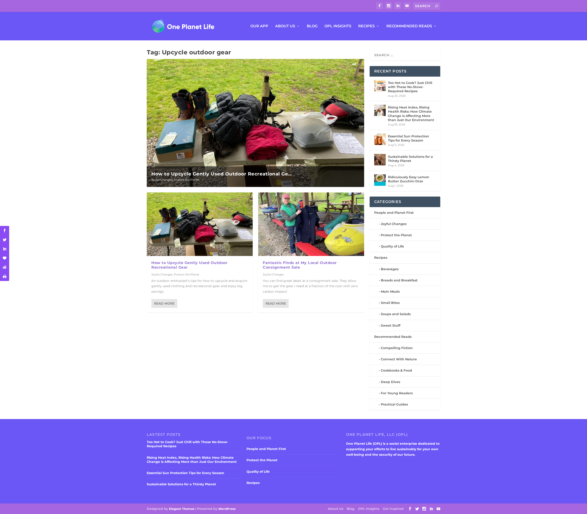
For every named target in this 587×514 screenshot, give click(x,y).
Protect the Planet (186, 179)
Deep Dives (390, 382)
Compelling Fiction (397, 348)
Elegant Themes (181, 509)
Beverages (390, 269)
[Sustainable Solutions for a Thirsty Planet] (380, 159)
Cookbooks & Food (396, 370)
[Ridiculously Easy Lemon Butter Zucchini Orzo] (380, 180)
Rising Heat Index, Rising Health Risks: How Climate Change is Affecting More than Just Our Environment (411, 113)
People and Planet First (394, 213)
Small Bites (390, 303)
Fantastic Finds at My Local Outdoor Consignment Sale (300, 265)
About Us (285, 26)
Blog (312, 26)
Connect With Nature (399, 359)
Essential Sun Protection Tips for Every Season (408, 138)
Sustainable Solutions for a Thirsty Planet (410, 159)
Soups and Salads (396, 314)
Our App (259, 26)
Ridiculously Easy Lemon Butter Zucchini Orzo (408, 179)
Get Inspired (393, 509)
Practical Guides (394, 404)
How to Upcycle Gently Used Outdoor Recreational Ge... (221, 174)
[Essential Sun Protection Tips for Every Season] (380, 139)
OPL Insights (337, 26)
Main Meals (390, 291)
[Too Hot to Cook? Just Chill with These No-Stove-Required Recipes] (380, 86)
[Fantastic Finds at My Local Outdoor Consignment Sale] (311, 224)
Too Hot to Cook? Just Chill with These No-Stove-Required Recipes (410, 87)
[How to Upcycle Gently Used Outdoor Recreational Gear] (200, 224)
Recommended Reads (409, 26)
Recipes (366, 26)
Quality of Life (392, 246)
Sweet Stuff (390, 325)
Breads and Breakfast (399, 280)
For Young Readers (397, 393)
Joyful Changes (161, 179)
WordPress (227, 509)
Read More (164, 303)
